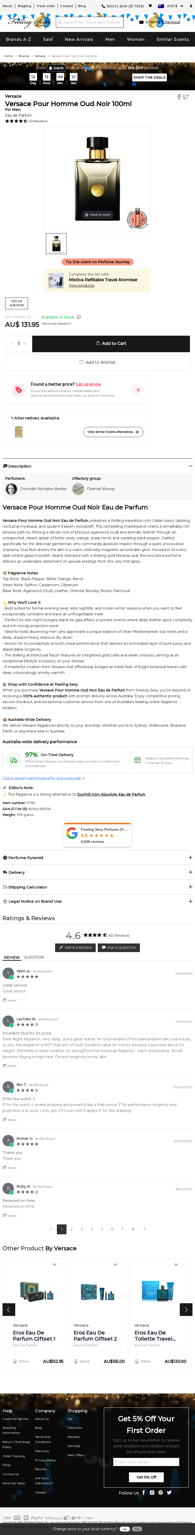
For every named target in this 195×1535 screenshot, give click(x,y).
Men (110, 39)
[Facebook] (179, 97)
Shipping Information (11, 1430)
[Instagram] (152, 1493)
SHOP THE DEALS (150, 77)
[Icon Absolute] (18, 432)
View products (81, 285)
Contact (66, 6)
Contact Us (11, 1474)
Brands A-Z (18, 39)
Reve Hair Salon (14, 1483)
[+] (25, 344)
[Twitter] (186, 97)
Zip (70, 1419)
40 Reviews (38, 121)
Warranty (42, 1451)
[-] (12, 344)
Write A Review (78, 947)
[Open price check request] (137, 390)
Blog (82, 6)
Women (136, 39)
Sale (48, 39)
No (137, 1529)
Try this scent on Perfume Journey (98, 262)
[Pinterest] (160, 1493)
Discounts (75, 1428)
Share (11, 1000)
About (7, 6)
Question (34, 957)
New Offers (76, 1455)
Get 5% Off (146, 1477)
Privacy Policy (45, 1460)
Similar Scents (173, 39)
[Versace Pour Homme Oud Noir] (56, 243)
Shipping (24, 6)
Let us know (88, 384)
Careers (40, 1492)
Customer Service (15, 1419)
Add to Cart (113, 343)
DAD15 (59, 68)
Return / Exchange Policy (16, 1444)
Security (41, 1469)
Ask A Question (121, 947)
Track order (45, 6)
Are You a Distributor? (44, 1480)
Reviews (73, 1437)
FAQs (7, 1465)
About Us (42, 1419)
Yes (125, 1529)
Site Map (74, 1446)
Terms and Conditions (43, 1439)
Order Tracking (14, 1456)
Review (12, 957)
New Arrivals (79, 39)
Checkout (171, 22)
